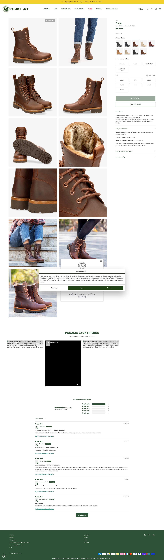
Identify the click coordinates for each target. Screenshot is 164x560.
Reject (82, 288)
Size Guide (152, 75)
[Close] (101, 261)
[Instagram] (82, 297)
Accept (109, 288)
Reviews (86, 542)
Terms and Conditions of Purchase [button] (92, 558)
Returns (11, 537)
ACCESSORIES (79, 9)
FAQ (85, 540)
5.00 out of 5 (68, 408)
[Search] (156, 9)
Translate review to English (45, 436)
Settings (54, 288)
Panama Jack (17, 553)
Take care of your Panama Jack (19, 542)
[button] (119, 29)
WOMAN (47, 9)
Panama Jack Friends (16, 545)
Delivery (11, 535)
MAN (55, 9)
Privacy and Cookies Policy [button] (70, 558)
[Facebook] (79, 297)
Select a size (135, 98)
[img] (39, 424)
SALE (90, 9)
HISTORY (99, 9)
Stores (86, 537)
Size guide (12, 540)
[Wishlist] (148, 9)
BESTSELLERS (65, 9)
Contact (86, 535)
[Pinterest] (85, 297)
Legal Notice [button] (56, 558)
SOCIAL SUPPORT (112, 9)
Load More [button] (82, 515)
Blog (10, 547)
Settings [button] (107, 558)
